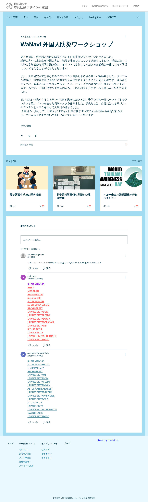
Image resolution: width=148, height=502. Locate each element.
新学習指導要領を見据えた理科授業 (73, 196)
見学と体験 (63, 17)
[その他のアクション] (125, 36)
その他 (47, 17)
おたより (79, 17)
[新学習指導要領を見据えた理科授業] (74, 177)
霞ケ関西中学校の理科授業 (25, 194)
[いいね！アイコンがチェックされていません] (29, 268)
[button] (138, 17)
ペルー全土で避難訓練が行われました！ (120, 196)
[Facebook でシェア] (22, 135)
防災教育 (111, 17)
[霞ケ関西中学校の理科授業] (27, 177)
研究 (36, 17)
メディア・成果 (26, 466)
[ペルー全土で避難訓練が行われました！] (121, 177)
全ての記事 (12, 17)
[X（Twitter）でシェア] (29, 135)
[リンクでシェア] (36, 135)
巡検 (25, 17)
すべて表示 (137, 160)
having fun (95, 17)
